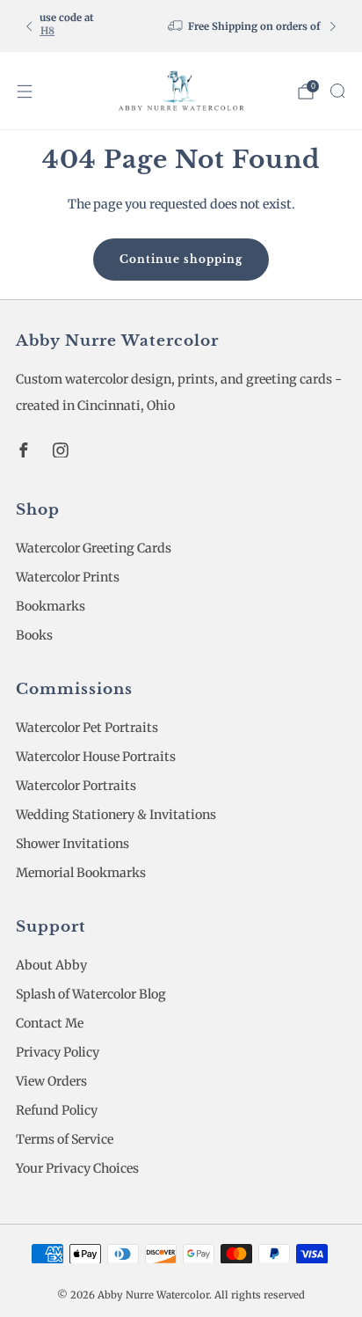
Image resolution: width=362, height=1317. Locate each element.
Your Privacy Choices (77, 1168)
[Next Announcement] (333, 26)
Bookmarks (50, 606)
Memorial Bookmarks (81, 873)
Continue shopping (181, 259)
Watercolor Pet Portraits (87, 727)
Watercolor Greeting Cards (93, 548)
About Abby (51, 965)
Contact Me (49, 1023)
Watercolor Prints (67, 577)
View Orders (51, 1081)
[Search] (337, 90)
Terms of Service (64, 1139)
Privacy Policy (57, 1052)
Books (34, 635)
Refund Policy (57, 1110)
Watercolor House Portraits (96, 757)
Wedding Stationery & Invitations (116, 815)
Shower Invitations (72, 844)
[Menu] (24, 91)
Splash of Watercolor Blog (91, 994)
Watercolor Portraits (76, 786)
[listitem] (195, 26)
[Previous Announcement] (29, 26)
